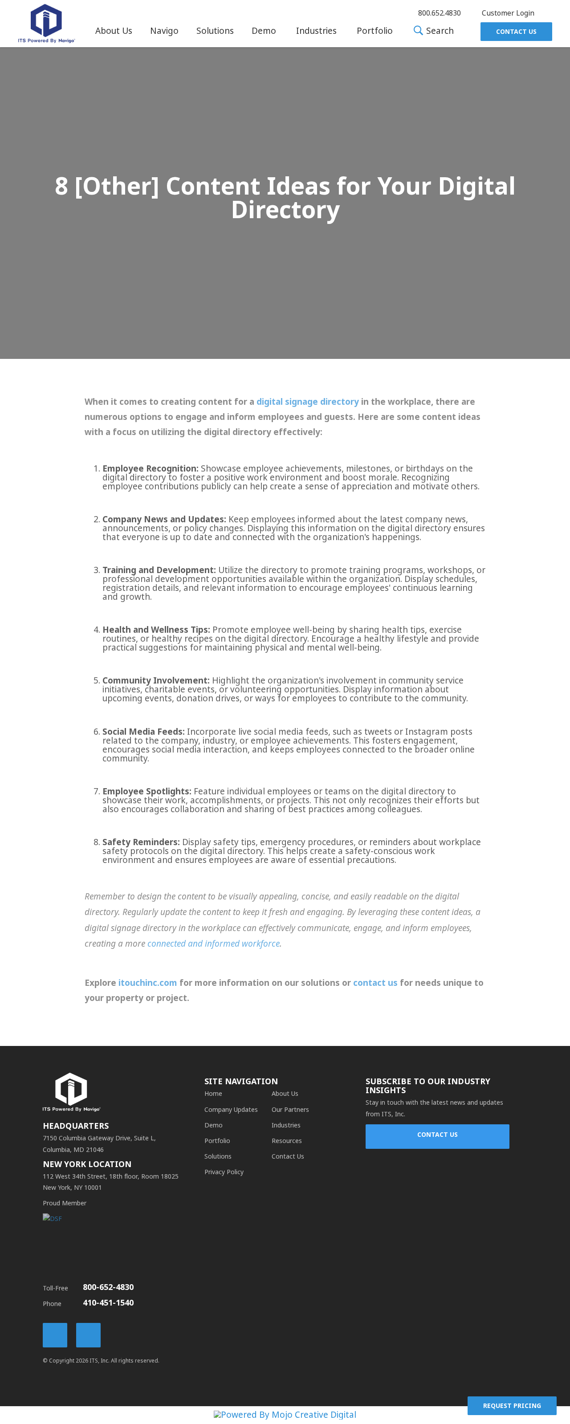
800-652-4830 (108, 1287)
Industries (316, 31)
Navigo (164, 31)
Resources (287, 1140)
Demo (264, 31)
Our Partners (290, 1109)
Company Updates (231, 1109)
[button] (113, 31)
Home (213, 1093)
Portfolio (375, 31)
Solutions (215, 31)
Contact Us (516, 31)
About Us (113, 31)
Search (439, 31)
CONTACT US (437, 1134)
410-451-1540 (108, 1303)
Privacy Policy (224, 1172)
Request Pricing (512, 1405)
